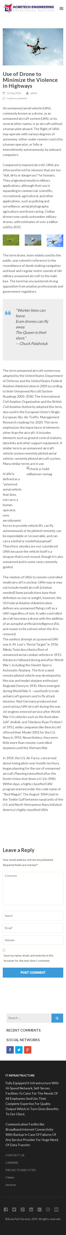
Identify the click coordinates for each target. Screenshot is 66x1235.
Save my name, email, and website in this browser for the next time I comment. (28, 958)
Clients (10, 1177)
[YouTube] (56, 1210)
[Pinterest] (23, 1210)
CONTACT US (15, 1155)
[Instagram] (48, 1210)
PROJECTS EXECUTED (21, 1170)
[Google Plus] (39, 1210)
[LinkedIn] (31, 1210)
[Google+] (27, 1050)
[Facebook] (10, 1050)
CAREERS (12, 1162)
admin (33, 93)
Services (11, 1184)
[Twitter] (19, 1050)
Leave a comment (17, 98)
